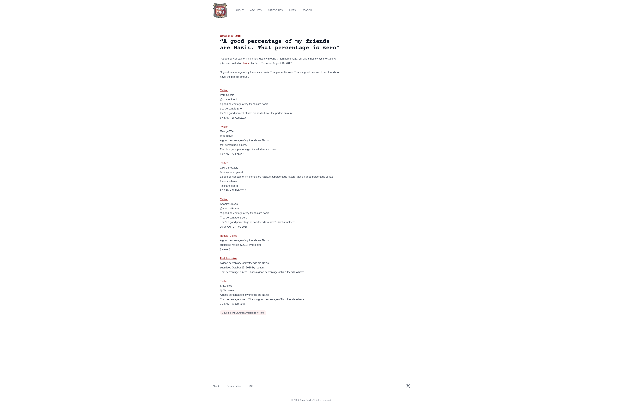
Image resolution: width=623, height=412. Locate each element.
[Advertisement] (374, 59)
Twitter (246, 63)
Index (292, 10)
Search (307, 10)
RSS (251, 386)
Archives (256, 10)
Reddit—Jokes (228, 235)
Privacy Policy (234, 386)
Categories (275, 10)
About (240, 10)
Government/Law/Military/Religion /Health (243, 312)
